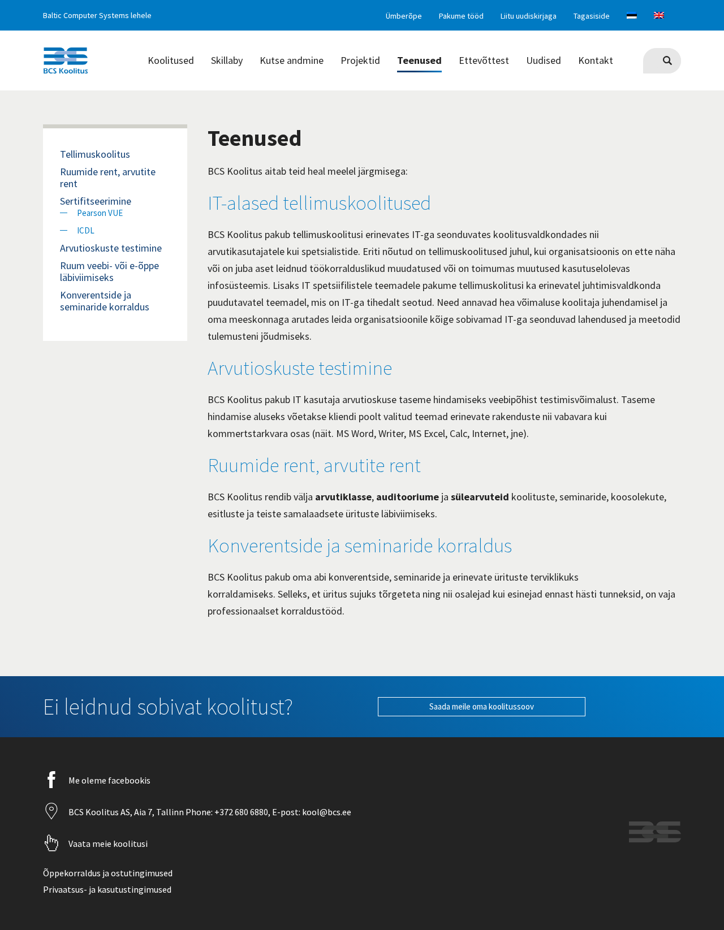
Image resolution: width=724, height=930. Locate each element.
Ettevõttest (484, 60)
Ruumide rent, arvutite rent (314, 465)
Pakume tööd (461, 16)
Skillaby (227, 60)
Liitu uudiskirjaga (529, 16)
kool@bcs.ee (325, 811)
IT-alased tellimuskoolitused (319, 203)
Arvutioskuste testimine (300, 368)
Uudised (543, 60)
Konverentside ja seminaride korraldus (360, 545)
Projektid (360, 60)
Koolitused (171, 60)
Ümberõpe (404, 16)
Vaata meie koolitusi (108, 843)
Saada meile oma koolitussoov (481, 706)
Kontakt (595, 60)
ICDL (85, 230)
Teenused (419, 60)
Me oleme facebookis (109, 780)
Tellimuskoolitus (95, 154)
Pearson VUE (100, 212)
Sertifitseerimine (95, 201)
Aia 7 (143, 811)
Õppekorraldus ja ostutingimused (108, 873)
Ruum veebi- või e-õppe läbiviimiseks (109, 271)
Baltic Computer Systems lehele (97, 15)
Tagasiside (592, 16)
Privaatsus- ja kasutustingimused (107, 889)
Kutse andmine (292, 60)
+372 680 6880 (240, 811)
